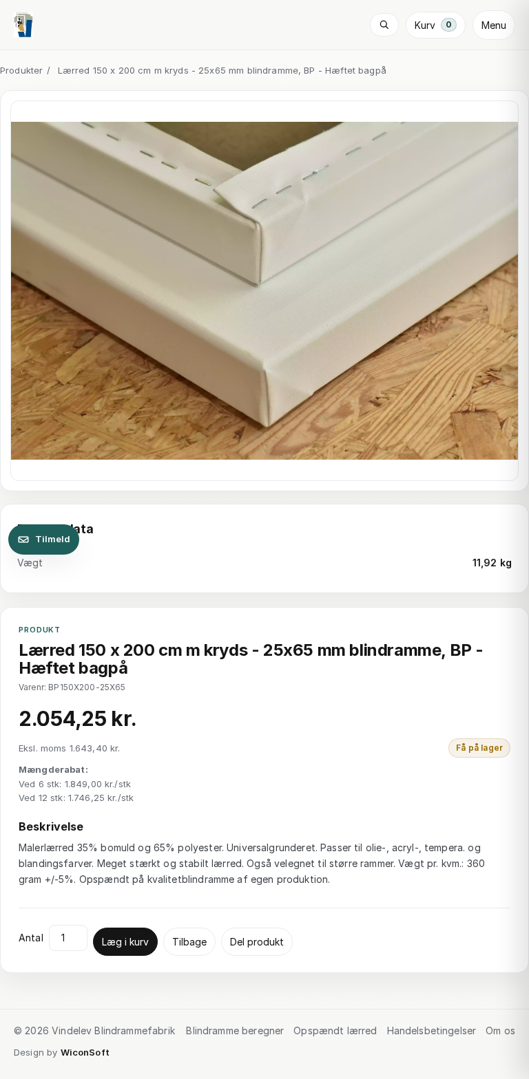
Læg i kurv (125, 942)
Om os (500, 1030)
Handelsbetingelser (432, 1030)
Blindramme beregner (235, 1030)
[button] (264, 291)
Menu (493, 25)
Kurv (433, 25)
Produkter (21, 70)
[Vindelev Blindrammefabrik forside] (23, 24)
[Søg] (384, 24)
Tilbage (189, 942)
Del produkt (257, 942)
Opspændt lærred (335, 1030)
